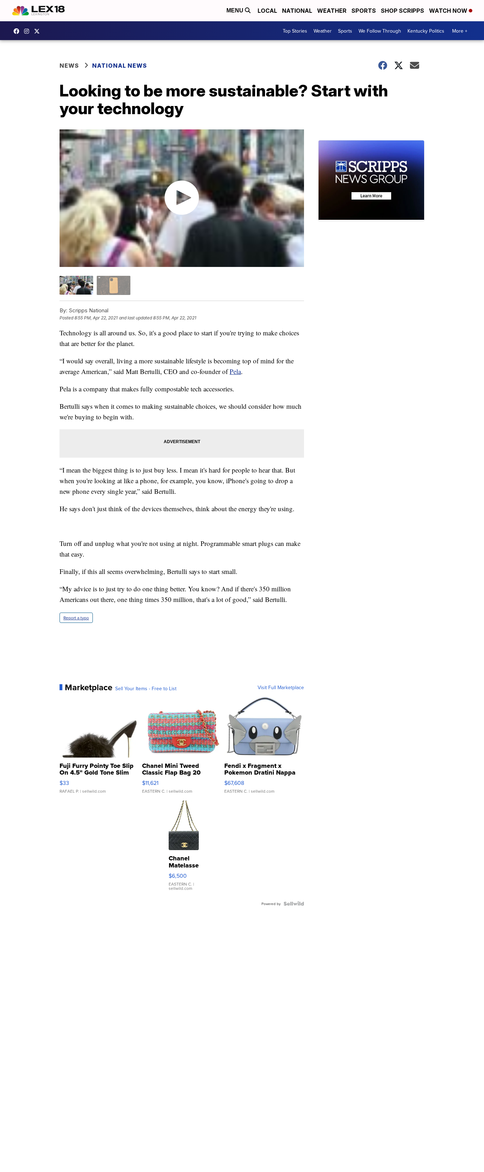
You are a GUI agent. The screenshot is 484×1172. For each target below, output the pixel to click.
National (297, 10)
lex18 (18, 31)
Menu (235, 10)
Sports (363, 10)
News (69, 65)
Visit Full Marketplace (281, 687)
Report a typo (76, 618)
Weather (332, 10)
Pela (235, 371)
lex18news (38, 31)
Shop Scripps (402, 10)
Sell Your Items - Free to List (145, 688)
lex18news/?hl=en (28, 31)
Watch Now (449, 10)
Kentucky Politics (425, 30)
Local (267, 10)
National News (119, 65)
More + (459, 30)
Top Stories (295, 30)
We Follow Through (380, 30)
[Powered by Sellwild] (293, 903)
